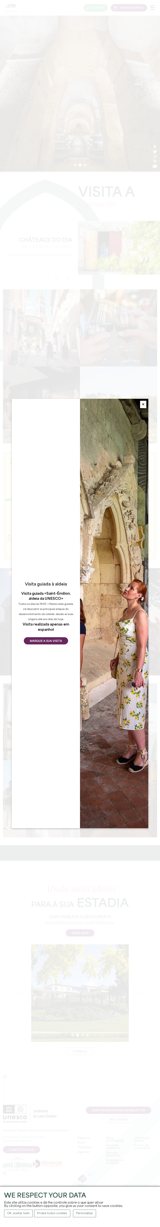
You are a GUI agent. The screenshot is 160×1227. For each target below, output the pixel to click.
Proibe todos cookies (52, 1213)
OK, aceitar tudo (18, 1213)
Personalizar (84, 1213)
